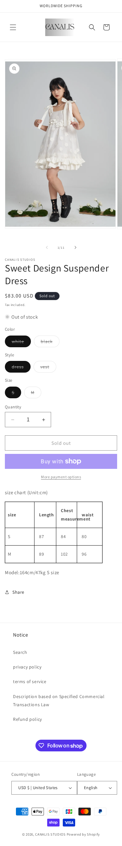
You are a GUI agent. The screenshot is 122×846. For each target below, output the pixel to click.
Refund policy (27, 719)
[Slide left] (47, 247)
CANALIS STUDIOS (50, 834)
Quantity (13, 407)
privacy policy (27, 667)
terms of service (30, 681)
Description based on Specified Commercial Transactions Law (59, 700)
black (50, 342)
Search (20, 652)
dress (21, 368)
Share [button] (18, 592)
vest (48, 368)
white (21, 342)
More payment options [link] (61, 476)
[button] (13, 27)
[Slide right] (75, 247)
